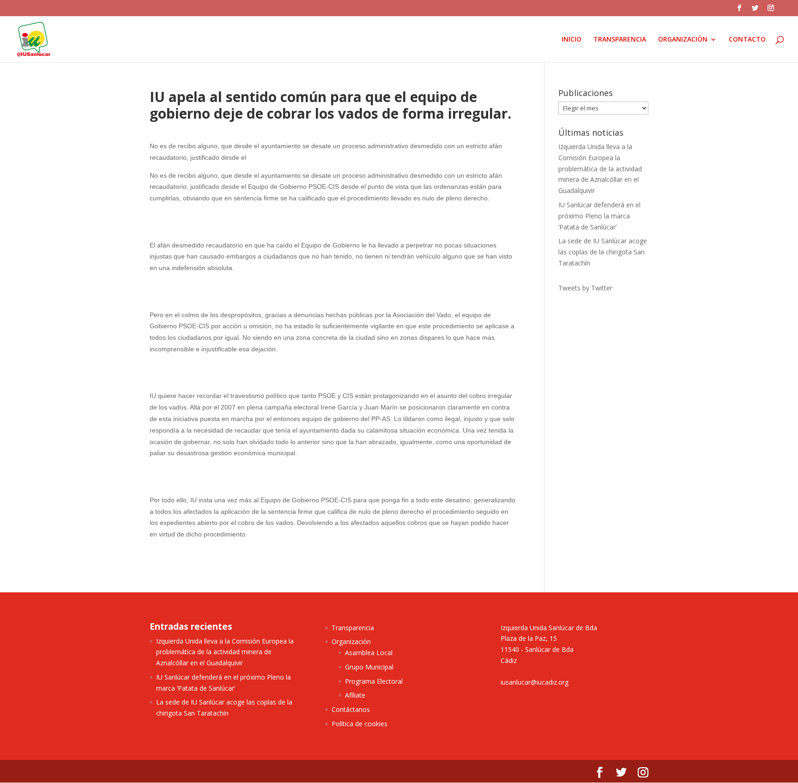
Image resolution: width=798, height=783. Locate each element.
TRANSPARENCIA (619, 39)
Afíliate (355, 695)
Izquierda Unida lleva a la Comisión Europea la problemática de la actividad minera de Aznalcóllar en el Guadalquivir (600, 168)
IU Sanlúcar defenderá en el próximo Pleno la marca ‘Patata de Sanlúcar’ (599, 215)
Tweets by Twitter (585, 287)
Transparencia (353, 627)
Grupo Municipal (369, 667)
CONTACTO (747, 39)
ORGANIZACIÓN (682, 39)
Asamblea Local (369, 652)
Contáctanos (351, 709)
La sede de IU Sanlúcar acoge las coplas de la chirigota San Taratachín (602, 251)
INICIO (571, 39)
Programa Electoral (374, 681)
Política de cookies (359, 723)
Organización (351, 641)
